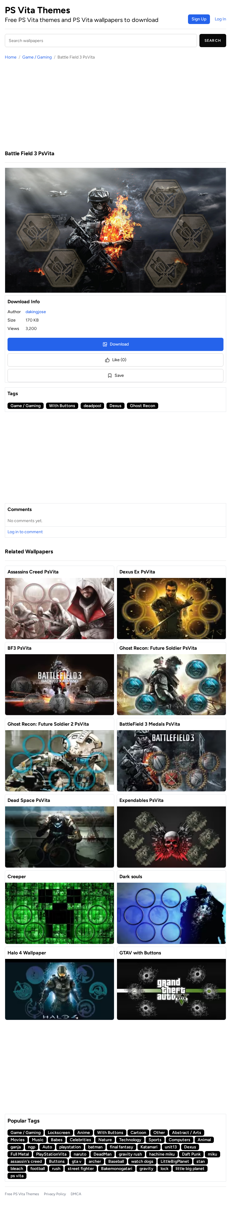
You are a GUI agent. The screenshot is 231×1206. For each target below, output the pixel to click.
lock (164, 1168)
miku (212, 1154)
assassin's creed (26, 1161)
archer (95, 1161)
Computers (179, 1139)
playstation (70, 1147)
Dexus (115, 405)
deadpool (92, 405)
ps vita (17, 1175)
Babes (57, 1139)
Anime (83, 1132)
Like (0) (119, 359)
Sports (155, 1139)
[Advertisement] (115, 105)
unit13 (171, 1147)
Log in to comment (25, 531)
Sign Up (199, 19)
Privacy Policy (55, 1194)
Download (119, 344)
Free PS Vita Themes (22, 1194)
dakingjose (36, 311)
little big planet (190, 1168)
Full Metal (20, 1154)
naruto (80, 1154)
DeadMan (103, 1154)
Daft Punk (191, 1154)
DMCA (76, 1194)
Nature (105, 1139)
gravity (146, 1168)
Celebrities (80, 1139)
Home (11, 57)
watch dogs (142, 1161)
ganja (16, 1147)
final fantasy (121, 1147)
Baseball (116, 1161)
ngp (31, 1147)
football (37, 1168)
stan (200, 1161)
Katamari (149, 1147)
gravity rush (130, 1154)
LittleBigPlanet (175, 1161)
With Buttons (62, 405)
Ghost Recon (142, 405)
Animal (204, 1139)
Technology (130, 1139)
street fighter (81, 1168)
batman (95, 1147)
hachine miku (162, 1154)
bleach (17, 1168)
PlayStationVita (51, 1154)
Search (213, 40)
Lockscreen (59, 1132)
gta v (77, 1161)
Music (38, 1139)
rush (56, 1168)
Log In (220, 19)
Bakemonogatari (116, 1168)
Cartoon (138, 1132)
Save (119, 375)
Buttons (57, 1161)
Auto (47, 1147)
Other (159, 1132)
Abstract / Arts (186, 1132)
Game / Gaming (37, 57)
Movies (18, 1139)
